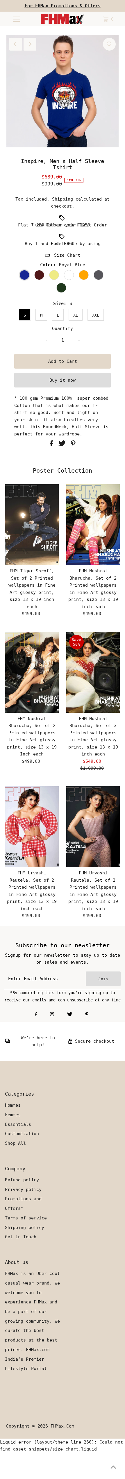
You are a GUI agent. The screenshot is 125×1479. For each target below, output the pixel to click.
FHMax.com (62, 1426)
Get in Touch (20, 1236)
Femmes (13, 1114)
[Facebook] (36, 1015)
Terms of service (26, 1218)
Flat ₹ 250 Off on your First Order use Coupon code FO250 (62, 225)
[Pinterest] (87, 1015)
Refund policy (22, 1180)
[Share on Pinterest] (73, 444)
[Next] (30, 44)
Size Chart (67, 255)
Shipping (62, 199)
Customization (22, 1133)
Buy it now (62, 380)
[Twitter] (70, 1015)
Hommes (13, 1105)
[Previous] (15, 44)
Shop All (15, 1143)
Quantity (62, 328)
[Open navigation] (17, 19)
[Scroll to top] (113, 1467)
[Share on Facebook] (53, 444)
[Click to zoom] (109, 44)
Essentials (18, 1124)
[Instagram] (52, 1015)
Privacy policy (23, 1189)
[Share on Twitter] (63, 444)
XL (75, 315)
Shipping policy (24, 1227)
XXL (95, 315)
